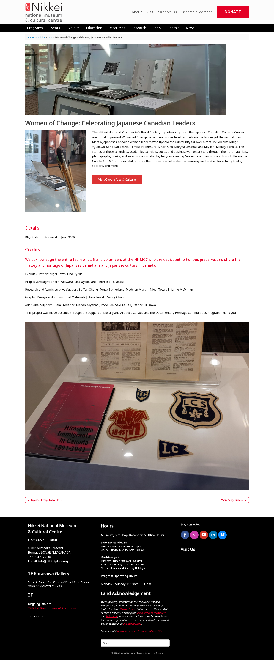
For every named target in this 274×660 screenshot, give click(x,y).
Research (139, 28)
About (137, 12)
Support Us (167, 12)
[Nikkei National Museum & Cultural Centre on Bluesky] (222, 535)
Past (50, 37)
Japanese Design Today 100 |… (44, 500)
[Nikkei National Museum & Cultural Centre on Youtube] (204, 535)
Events (54, 28)
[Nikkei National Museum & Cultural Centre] (43, 12)
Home (30, 37)
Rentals (173, 28)
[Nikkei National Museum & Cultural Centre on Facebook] (185, 535)
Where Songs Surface (234, 500)
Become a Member (197, 12)
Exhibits (73, 28)
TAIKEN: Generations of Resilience (52, 608)
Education (94, 28)
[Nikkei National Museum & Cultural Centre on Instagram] (194, 535)
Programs (35, 28)
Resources (117, 28)
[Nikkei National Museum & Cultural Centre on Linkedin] (213, 535)
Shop (157, 28)
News (190, 28)
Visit (150, 12)
